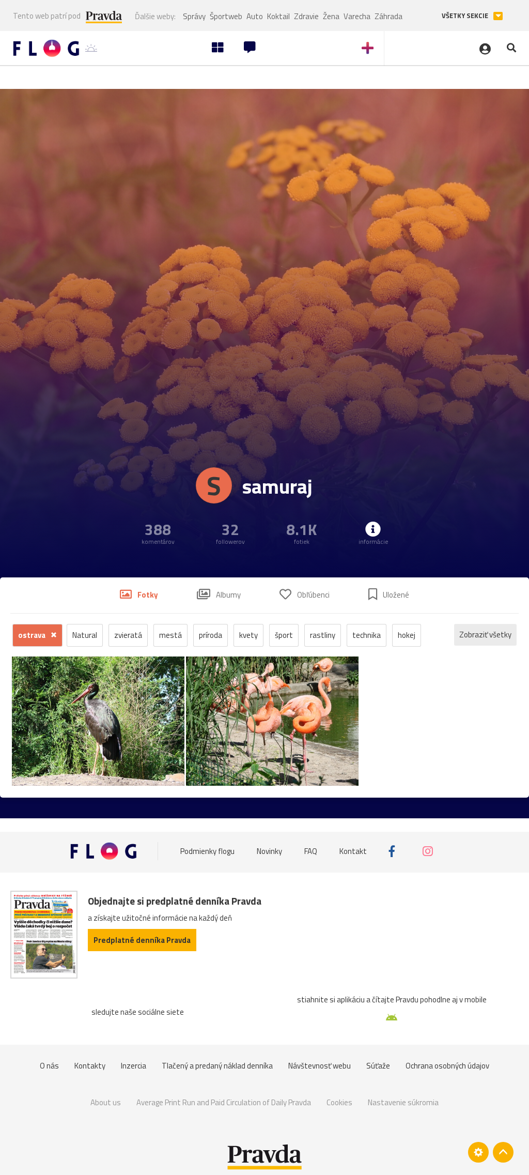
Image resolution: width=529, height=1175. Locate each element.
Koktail (278, 16)
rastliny (322, 635)
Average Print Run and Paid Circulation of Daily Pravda (223, 1102)
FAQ (310, 851)
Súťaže (378, 1065)
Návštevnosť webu (319, 1065)
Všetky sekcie (466, 16)
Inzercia (133, 1065)
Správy (194, 16)
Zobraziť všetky (485, 634)
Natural (84, 635)
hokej (406, 635)
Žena (331, 16)
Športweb (226, 16)
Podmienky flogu (207, 851)
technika (366, 635)
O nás (49, 1065)
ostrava (32, 635)
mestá (170, 635)
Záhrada (388, 16)
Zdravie (306, 16)
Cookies (339, 1102)
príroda (210, 635)
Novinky (269, 851)
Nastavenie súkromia (403, 1102)
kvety (248, 635)
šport (284, 635)
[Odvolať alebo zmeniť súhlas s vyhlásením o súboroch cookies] (478, 1152)
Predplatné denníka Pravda (142, 940)
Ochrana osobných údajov (447, 1065)
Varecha (357, 16)
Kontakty (89, 1065)
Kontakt (353, 851)
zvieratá (128, 635)
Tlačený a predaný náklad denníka (217, 1065)
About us (105, 1102)
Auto (254, 16)
